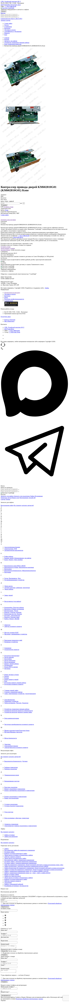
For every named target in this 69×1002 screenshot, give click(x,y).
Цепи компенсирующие (11, 718)
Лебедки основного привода (13, 626)
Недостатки (4, 940)
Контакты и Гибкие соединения (14, 609)
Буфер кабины (8, 556)
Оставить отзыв (8, 207)
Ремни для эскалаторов (11, 798)
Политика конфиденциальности (14, 299)
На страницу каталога (7, 832)
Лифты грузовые (9, 835)
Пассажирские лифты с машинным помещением (19, 860)
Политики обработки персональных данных (29, 999)
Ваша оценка (5, 912)
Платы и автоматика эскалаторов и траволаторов (19, 790)
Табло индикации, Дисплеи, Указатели (16, 703)
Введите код (5, 992)
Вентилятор (8, 569)
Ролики (6, 678)
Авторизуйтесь (5, 250)
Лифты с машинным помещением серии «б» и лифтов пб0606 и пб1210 (26, 871)
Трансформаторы (9, 699)
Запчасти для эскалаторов (22, 496)
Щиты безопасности (10, 738)
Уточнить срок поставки (8, 220)
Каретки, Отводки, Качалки (12, 612)
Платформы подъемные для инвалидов (16, 886)
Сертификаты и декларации (12, 31)
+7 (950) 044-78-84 (14, 332)
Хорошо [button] (3, 1000)
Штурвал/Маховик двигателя (13, 732)
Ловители (7, 625)
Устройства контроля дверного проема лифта (18, 712)
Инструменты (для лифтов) (12, 601)
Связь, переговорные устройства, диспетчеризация (20, 693)
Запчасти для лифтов (10, 41)
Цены (6, 297)
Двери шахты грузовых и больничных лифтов (18, 855)
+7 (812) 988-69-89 (10, 6)
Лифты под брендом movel (12, 876)
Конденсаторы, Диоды (11, 610)
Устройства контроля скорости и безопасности (18, 710)
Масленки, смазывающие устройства (15, 634)
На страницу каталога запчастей (24, 505)
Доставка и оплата (10, 30)
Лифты (32, 496)
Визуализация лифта (7, 505)
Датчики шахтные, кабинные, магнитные (17, 587)
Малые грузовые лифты (11, 874)
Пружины (7, 668)
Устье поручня (8, 812)
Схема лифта (8, 23)
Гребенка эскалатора (10, 769)
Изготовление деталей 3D (27, 497)
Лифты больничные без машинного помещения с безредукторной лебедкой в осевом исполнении (34, 868)
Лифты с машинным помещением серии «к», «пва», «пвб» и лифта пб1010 (27, 873)
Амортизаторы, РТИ (10, 549)
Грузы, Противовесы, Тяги (12, 578)
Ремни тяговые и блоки (11, 674)
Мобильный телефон (8, 986)
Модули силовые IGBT (11, 632)
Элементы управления (11, 824)
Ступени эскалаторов (11, 804)
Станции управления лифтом (13, 692)
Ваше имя (4, 930)
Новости (7, 33)
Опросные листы (6, 497)
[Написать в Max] (34, 416)
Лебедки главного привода (12, 857)
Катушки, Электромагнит (12, 615)
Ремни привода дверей (11, 679)
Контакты (7, 28)
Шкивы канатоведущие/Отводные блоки (16, 730)
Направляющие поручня (11, 781)
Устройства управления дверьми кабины (16, 42)
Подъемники (39, 496)
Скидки (8, 20)
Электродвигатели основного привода (16, 747)
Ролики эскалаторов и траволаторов (15, 796)
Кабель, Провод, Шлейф (11, 619)
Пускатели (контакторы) (11, 655)
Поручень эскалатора (10, 787)
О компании (8, 26)
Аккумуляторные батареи (12, 547)
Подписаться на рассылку (12, 292)
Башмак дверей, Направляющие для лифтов (17, 558)
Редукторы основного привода (13, 684)
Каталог (3, 11)
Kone (6, 210)
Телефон (4, 933)
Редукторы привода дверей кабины (15, 682)
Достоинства (5, 937)
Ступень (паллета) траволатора (13, 806)
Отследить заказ (16, 4)
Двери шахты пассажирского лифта (15, 858)
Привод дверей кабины (11, 663)
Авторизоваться (5, 995)
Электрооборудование (11, 746)
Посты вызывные (9, 662)
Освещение (7, 648)
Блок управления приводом (12, 44)
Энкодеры (7, 744)
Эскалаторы (8, 882)
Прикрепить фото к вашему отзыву (11, 949)
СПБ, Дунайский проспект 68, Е (11, 1)
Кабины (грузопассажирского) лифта (15, 853)
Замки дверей (8, 595)
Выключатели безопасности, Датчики (15, 761)
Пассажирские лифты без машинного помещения (19, 850)
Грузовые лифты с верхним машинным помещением (20, 861)
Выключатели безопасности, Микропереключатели (20, 570)
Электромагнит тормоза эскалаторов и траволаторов (20, 826)
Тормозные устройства (11, 701)
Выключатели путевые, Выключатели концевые (19, 567)
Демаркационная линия (11, 775)
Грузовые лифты (9, 852)
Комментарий (5, 944)
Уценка (3, 20)
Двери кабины (8, 589)
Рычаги (6, 676)
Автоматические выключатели (13, 550)
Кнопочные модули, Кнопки (13, 614)
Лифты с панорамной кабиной (13, 884)
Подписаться (5, 906)
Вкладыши (7, 572)
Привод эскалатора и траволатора (14, 789)
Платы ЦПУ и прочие (11, 667)
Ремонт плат (15, 497)
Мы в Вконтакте (9, 321)
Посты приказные (9, 660)
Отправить (4, 954)
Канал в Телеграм (9, 319)
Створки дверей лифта (11, 690)
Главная (6, 37)
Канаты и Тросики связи (11, 617)
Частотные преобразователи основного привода (19, 724)
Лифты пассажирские (11, 836)
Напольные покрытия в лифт (13, 640)
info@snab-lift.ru (5, 4)
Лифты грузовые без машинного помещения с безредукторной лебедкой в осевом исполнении (33, 869)
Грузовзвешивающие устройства (14, 580)
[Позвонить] (2, 349)
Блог (5, 34)
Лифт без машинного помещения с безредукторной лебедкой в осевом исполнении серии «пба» (33, 865)
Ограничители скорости (11, 649)
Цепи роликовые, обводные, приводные (16, 818)
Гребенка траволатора (11, 767)
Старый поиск (8, 300)
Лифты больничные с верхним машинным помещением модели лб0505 (26, 866)
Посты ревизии (9, 657)
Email (3, 899)
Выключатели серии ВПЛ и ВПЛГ (15, 566)
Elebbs (47, 288)
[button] (34, 344)
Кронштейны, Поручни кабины (14, 607)
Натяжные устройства (11, 642)
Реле (5, 681)
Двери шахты (8, 586)
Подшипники (8, 665)
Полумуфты (8, 659)
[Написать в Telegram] (34, 484)
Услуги (6, 25)
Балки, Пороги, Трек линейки (13, 559)
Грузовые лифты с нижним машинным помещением (20, 863)
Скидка (3, 499)
